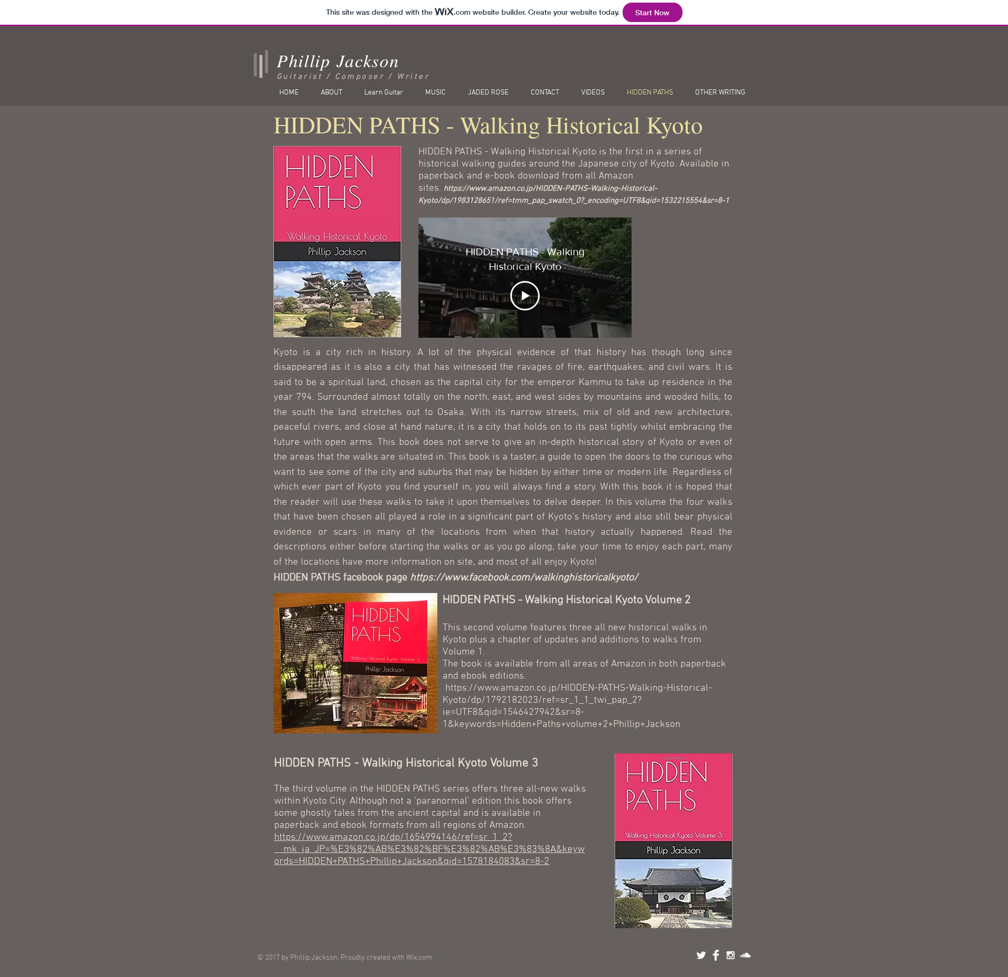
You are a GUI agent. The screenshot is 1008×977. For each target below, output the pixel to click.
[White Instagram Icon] (730, 955)
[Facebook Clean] (715, 955)
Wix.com (419, 957)
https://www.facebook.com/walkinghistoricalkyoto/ (524, 577)
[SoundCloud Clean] (745, 955)
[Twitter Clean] (701, 955)
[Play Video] (525, 295)
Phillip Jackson (338, 60)
